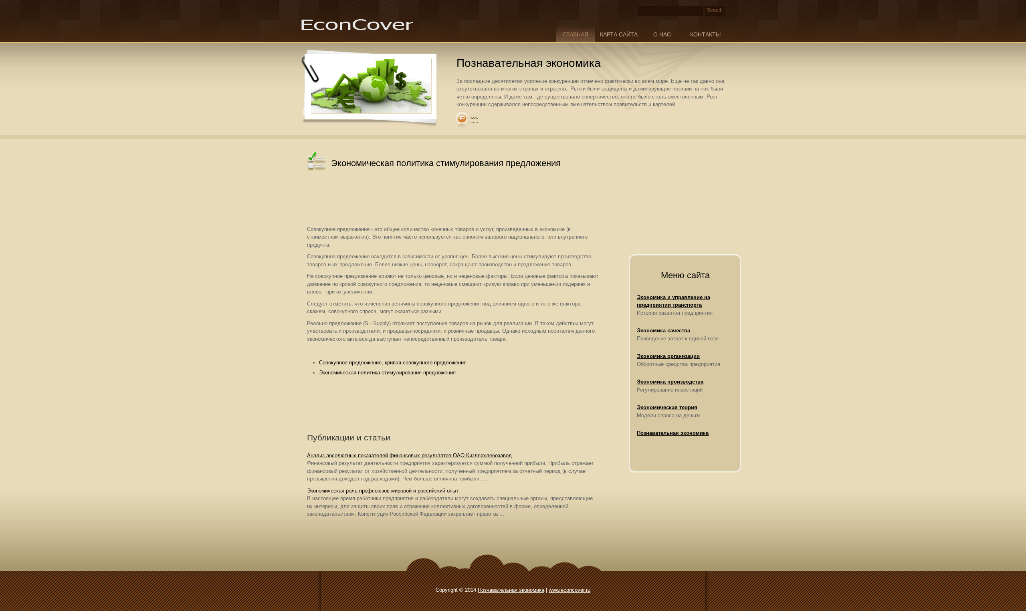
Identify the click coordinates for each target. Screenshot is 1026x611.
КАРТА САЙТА (619, 34)
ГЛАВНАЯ (575, 34)
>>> (474, 118)
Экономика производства (670, 382)
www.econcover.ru (569, 590)
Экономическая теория (667, 407)
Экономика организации (668, 356)
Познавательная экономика (673, 433)
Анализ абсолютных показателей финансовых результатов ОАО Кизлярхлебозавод (409, 455)
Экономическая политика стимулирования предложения (387, 373)
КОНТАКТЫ (705, 34)
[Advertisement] (453, 199)
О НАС (662, 34)
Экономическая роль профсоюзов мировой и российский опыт (382, 491)
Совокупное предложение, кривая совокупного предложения (393, 363)
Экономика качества (663, 331)
